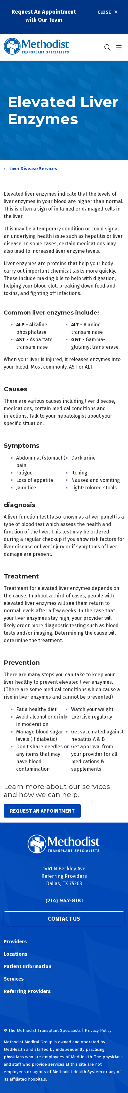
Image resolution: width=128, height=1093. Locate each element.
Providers (15, 942)
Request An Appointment (42, 811)
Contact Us (64, 918)
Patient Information (28, 966)
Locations (15, 954)
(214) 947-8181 (64, 901)
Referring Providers (27, 991)
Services (14, 979)
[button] (120, 47)
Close (104, 12)
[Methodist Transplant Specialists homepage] (52, 47)
